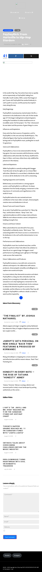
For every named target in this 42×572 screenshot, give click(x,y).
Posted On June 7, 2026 (11, 322)
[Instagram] (22, 564)
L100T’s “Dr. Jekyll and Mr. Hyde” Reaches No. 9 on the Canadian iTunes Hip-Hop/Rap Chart (14, 412)
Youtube (7, 555)
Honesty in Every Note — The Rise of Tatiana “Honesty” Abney (18, 375)
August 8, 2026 (8, 419)
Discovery (8, 30)
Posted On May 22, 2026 (11, 353)
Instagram (17, 555)
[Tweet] (31, 56)
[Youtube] (19, 564)
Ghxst (26, 44)
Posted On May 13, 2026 (11, 381)
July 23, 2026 (8, 469)
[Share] (15, 56)
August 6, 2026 (8, 452)
